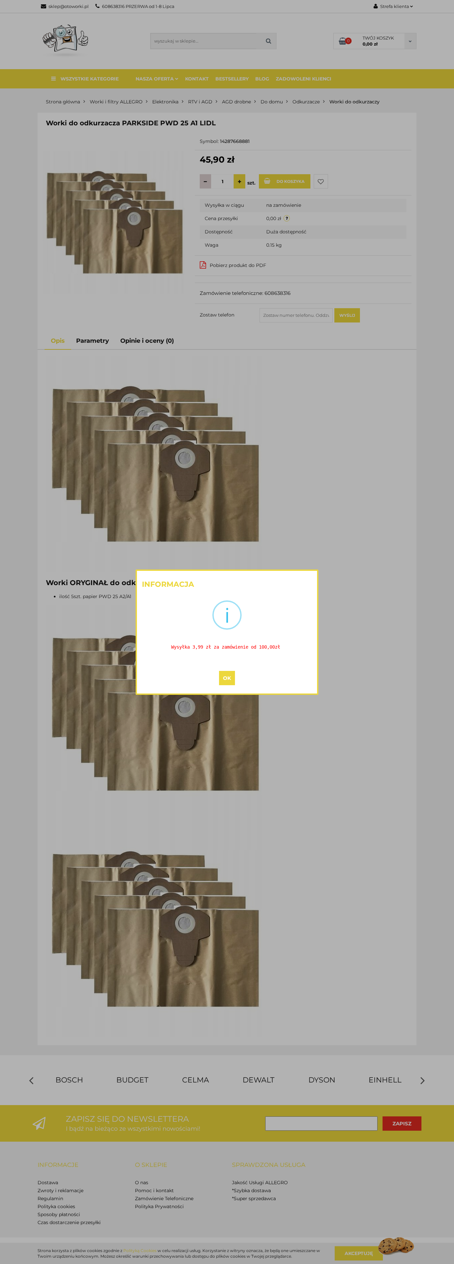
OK (227, 678)
